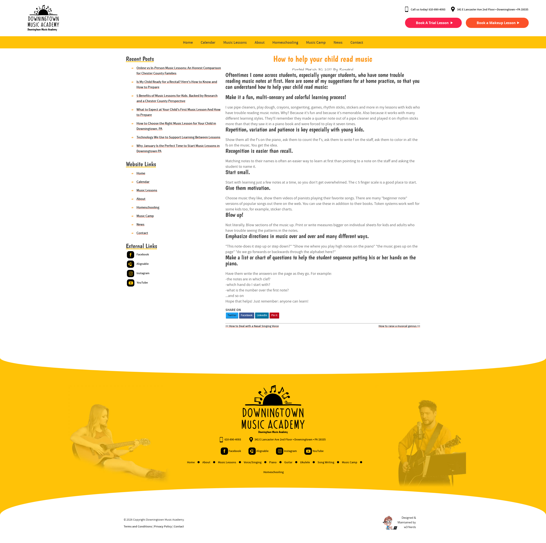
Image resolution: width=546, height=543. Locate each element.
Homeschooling (285, 42)
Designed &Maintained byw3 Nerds (407, 522)
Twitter (232, 315)
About (259, 42)
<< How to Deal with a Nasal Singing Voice (252, 326)
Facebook (247, 315)
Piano (273, 462)
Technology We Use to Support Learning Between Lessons (178, 137)
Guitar (288, 462)
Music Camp (316, 42)
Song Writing (326, 462)
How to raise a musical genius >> (399, 326)
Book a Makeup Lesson (496, 22)
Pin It (274, 315)
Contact (356, 42)
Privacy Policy (163, 526)
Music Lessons (235, 42)
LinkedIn (262, 315)
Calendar (208, 42)
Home (188, 42)
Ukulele (305, 462)
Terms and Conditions (138, 526)
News (338, 42)
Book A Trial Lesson (432, 22)
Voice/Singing (253, 462)
